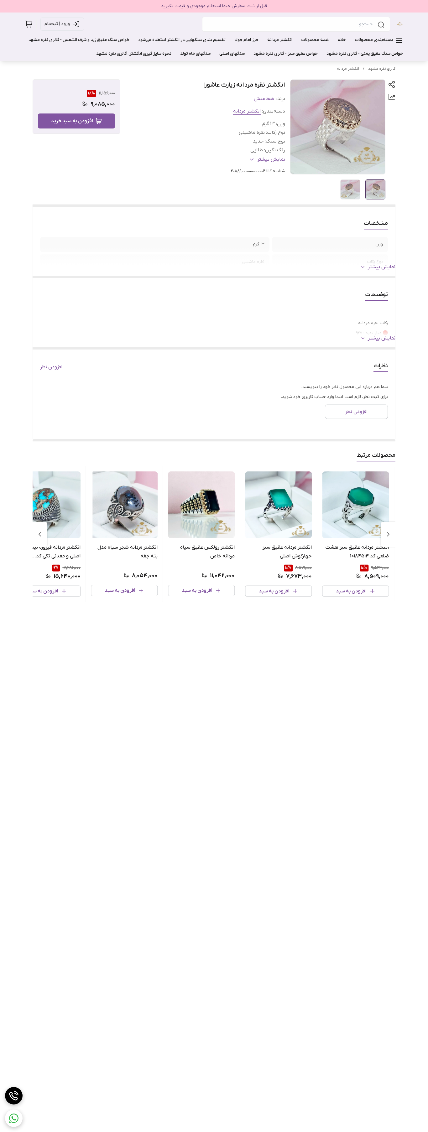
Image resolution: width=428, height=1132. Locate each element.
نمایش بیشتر (381, 267)
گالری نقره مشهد (381, 68)
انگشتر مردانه (348, 68)
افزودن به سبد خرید (72, 121)
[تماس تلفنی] (14, 1095)
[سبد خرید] (29, 24)
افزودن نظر (51, 367)
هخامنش (264, 99)
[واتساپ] (14, 1118)
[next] (39, 534)
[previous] (388, 534)
